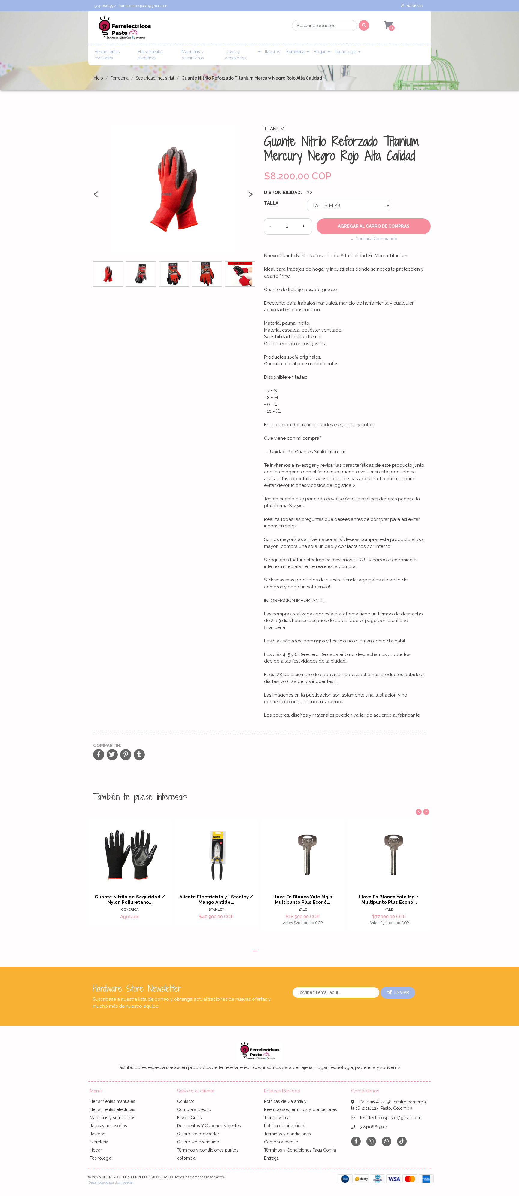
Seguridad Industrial (155, 78)
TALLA (271, 203)
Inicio (98, 78)
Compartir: (107, 745)
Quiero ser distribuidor (199, 1142)
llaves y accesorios (236, 54)
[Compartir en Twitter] (112, 755)
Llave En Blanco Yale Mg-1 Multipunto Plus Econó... (302, 899)
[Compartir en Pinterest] (125, 755)
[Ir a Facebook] (356, 1141)
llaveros (272, 51)
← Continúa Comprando (373, 238)
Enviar (401, 992)
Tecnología (345, 51)
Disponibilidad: (283, 192)
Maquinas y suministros (193, 54)
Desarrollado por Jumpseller (110, 1182)
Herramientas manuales (107, 54)
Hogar (320, 51)
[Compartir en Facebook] (98, 755)
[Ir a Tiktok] (402, 1141)
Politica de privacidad (284, 1125)
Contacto (186, 1101)
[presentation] (96, 196)
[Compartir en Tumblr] (139, 755)
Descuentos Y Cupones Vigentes (209, 1125)
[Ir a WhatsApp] (386, 1141)
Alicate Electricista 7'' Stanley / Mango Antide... (216, 899)
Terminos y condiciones (287, 1133)
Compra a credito (194, 1109)
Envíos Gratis (189, 1117)
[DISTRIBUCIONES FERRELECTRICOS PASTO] (124, 29)
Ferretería (295, 51)
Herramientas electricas (150, 54)
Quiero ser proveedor (198, 1133)
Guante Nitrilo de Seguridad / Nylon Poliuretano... (130, 899)
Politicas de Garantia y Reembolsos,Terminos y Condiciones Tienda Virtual (300, 1109)
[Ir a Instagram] (371, 1141)
